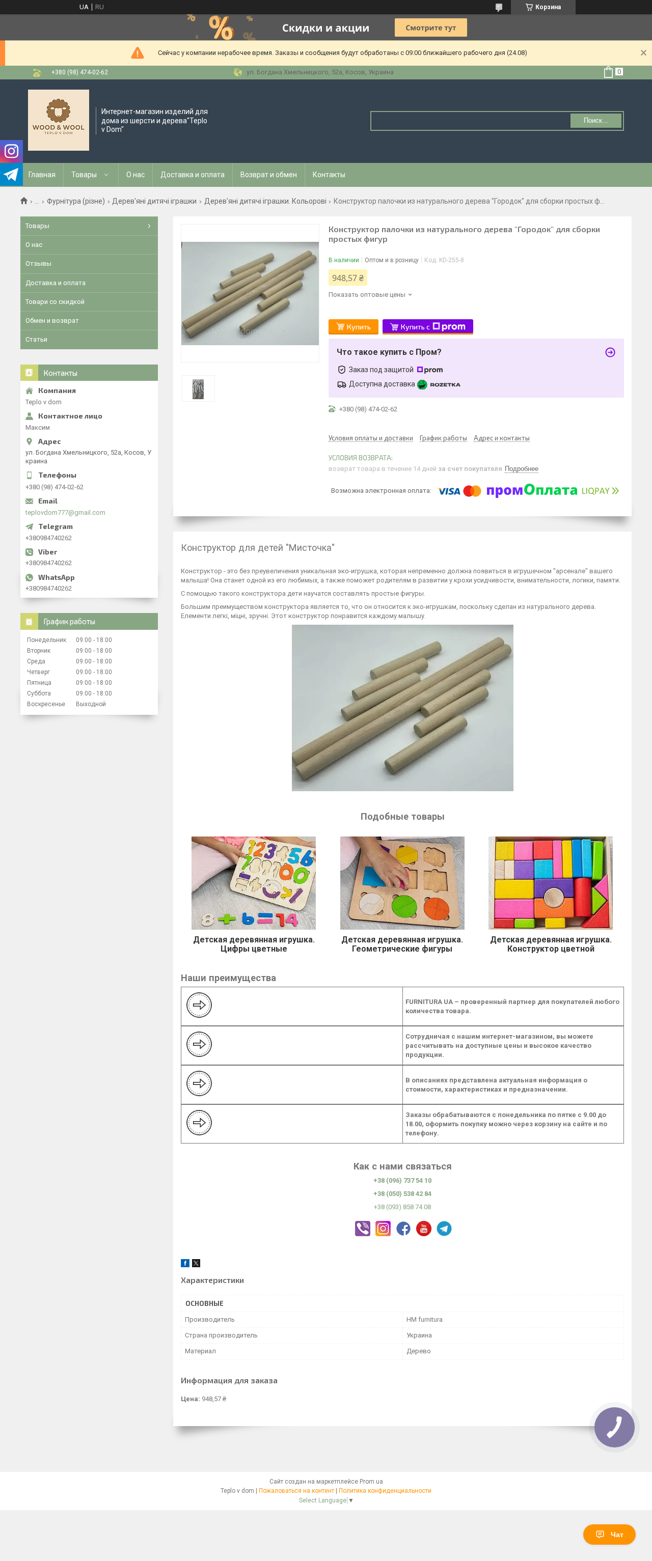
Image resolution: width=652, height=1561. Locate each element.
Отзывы (38, 263)
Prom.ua (371, 1481)
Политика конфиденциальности (385, 1490)
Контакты (329, 175)
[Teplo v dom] (58, 120)
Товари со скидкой (55, 301)
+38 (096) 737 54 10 (402, 1180)
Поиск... (596, 120)
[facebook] (185, 1265)
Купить (359, 326)
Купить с (415, 326)
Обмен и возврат (52, 320)
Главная (42, 175)
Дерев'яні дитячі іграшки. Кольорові (265, 201)
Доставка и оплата (192, 175)
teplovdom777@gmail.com (65, 512)
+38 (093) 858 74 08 (402, 1207)
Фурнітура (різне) (76, 201)
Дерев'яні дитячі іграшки (154, 201)
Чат (617, 1534)
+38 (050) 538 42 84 (402, 1193)
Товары (84, 175)
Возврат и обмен (268, 175)
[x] (196, 1265)
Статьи (36, 339)
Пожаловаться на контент (296, 1490)
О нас (135, 175)
